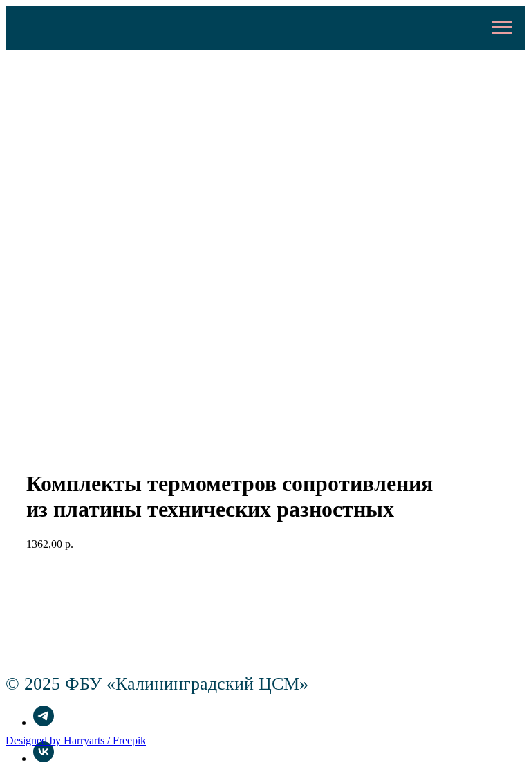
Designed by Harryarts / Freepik (76, 740)
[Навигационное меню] (502, 28)
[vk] (43, 758)
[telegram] (43, 722)
